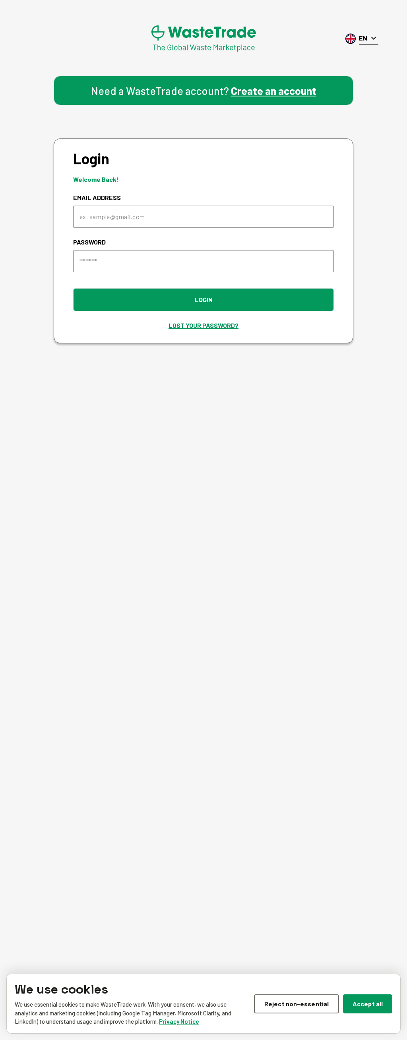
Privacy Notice (179, 1021)
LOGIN (204, 299)
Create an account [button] (273, 90)
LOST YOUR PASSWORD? (203, 325)
